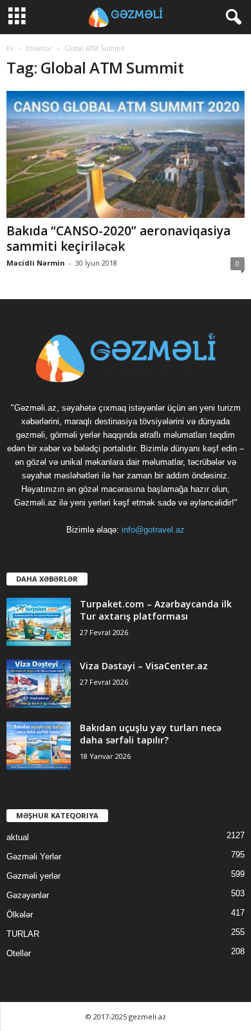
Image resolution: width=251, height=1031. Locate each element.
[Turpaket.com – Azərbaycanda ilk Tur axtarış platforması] (38, 622)
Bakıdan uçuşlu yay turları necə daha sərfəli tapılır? (150, 734)
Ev (10, 48)
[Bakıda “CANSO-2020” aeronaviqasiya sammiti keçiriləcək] (125, 154)
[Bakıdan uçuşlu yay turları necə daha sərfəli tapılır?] (38, 746)
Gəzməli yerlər (33, 876)
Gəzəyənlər (27, 895)
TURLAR (22, 934)
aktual (17, 837)
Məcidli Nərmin (35, 263)
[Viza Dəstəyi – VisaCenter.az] (38, 684)
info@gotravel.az (153, 530)
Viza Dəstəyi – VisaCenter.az (144, 666)
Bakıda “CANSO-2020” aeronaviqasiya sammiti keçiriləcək (118, 238)
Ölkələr (19, 914)
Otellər (18, 953)
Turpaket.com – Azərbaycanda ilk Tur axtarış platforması (156, 610)
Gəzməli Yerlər (33, 856)
